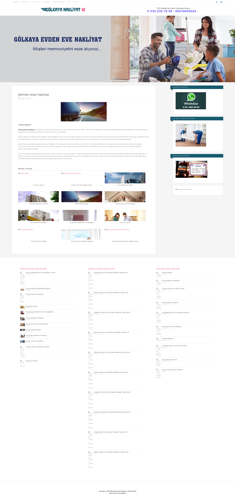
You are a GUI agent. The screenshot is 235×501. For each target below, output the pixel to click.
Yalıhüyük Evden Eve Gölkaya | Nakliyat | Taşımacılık (112, 352)
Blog (68, 2)
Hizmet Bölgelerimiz (59, 2)
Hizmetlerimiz (35, 2)
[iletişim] (171, 12)
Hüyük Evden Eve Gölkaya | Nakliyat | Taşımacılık (111, 372)
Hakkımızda (25, 2)
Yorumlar (33, 274)
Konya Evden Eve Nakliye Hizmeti (81, 185)
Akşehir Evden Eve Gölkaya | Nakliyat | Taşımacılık (111, 452)
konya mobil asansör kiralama (172, 370)
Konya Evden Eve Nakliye (125, 185)
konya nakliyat (167, 272)
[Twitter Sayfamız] (221, 2)
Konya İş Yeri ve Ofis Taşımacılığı (125, 203)
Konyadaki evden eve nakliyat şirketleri (175, 312)
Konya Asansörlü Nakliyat (38, 222)
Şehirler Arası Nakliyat (81, 203)
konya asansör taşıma (169, 360)
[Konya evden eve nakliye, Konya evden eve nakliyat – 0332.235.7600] (63, 12)
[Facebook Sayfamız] (217, 2)
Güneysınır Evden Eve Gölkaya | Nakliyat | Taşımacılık (112, 412)
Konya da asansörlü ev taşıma (38, 203)
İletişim (75, 2)
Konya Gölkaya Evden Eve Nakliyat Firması (125, 241)
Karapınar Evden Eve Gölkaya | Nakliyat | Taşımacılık (112, 312)
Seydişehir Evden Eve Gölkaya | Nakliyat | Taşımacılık (112, 392)
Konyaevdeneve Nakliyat (170, 280)
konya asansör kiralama (170, 302)
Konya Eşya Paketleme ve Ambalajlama (82, 222)
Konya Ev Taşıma (38, 185)
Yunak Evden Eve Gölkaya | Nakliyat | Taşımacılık (110, 272)
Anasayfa (16, 2)
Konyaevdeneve (167, 338)
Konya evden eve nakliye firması (173, 288)
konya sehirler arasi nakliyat (171, 326)
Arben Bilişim (122, 493)
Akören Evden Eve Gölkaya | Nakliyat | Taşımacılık (111, 292)
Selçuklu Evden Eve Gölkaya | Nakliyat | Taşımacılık (111, 332)
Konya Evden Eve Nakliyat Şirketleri (82, 241)
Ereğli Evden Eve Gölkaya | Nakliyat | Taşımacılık (110, 432)
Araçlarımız (46, 2)
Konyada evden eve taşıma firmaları (174, 346)
